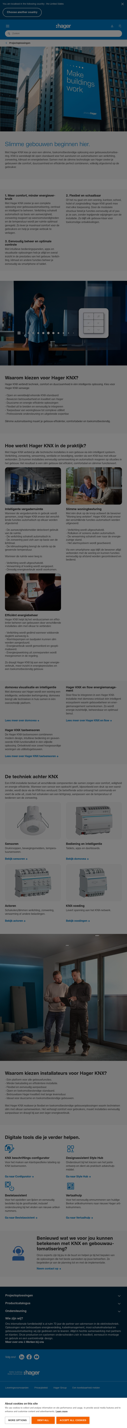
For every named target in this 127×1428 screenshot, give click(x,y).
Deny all (43, 1420)
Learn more (61, 1411)
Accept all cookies (73, 1420)
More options (17, 1420)
